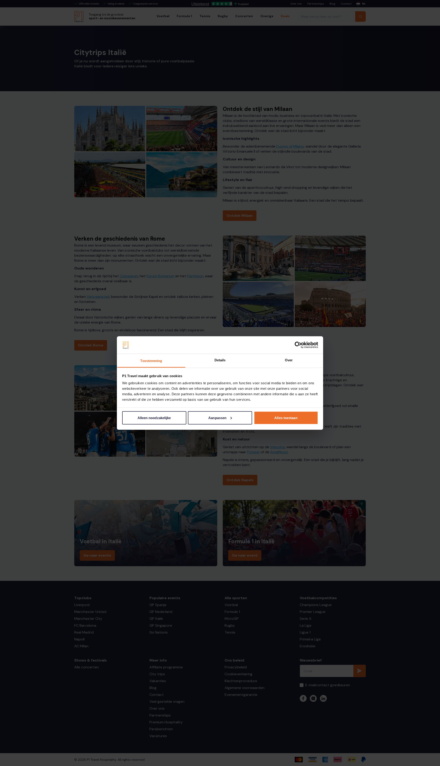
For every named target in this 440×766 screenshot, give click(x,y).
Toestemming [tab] (151, 361)
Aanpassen (217, 418)
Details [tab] (220, 360)
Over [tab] (289, 360)
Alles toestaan (285, 418)
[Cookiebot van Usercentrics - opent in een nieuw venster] (298, 345)
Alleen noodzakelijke (154, 418)
